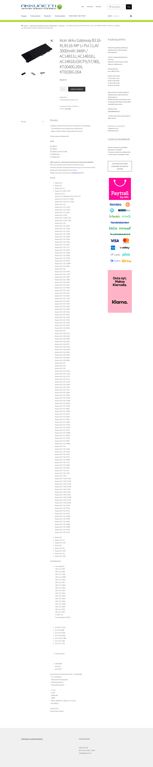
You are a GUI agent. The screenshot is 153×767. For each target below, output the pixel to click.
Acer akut (62, 25)
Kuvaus (23, 122)
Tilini (82, 6)
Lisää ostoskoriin (77, 89)
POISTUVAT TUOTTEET (77, 16)
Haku (129, 7)
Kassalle (98, 6)
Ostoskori (90, 6)
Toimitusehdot (60, 16)
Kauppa (24, 16)
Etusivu (26, 25)
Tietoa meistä (35, 16)
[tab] (33, 122)
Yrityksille (47, 16)
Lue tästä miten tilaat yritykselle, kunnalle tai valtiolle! (119, 166)
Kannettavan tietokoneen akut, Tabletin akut (43, 25)
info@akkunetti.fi (77, 173)
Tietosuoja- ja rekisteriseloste (32, 739)
